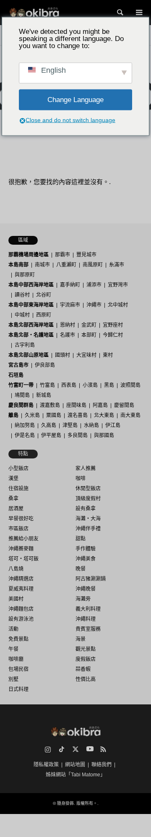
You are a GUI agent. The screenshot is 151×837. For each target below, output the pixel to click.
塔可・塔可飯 (23, 559)
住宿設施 (18, 488)
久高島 (48, 425)
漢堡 (13, 478)
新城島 (43, 395)
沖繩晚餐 (86, 589)
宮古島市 (18, 365)
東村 (108, 355)
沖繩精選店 (21, 579)
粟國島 (53, 415)
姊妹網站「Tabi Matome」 (75, 775)
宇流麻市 (70, 305)
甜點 (81, 539)
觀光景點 (86, 649)
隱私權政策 (46, 765)
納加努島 (25, 425)
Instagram (48, 749)
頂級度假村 (88, 499)
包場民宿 (18, 669)
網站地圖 (75, 765)
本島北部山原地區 (28, 355)
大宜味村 (86, 355)
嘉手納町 (70, 285)
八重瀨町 (66, 265)
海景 (81, 639)
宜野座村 (113, 325)
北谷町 (43, 295)
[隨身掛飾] (34, 12)
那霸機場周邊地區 (28, 255)
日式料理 (18, 689)
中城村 (22, 315)
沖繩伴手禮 (88, 529)
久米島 (32, 415)
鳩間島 (22, 395)
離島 (13, 415)
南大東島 (130, 415)
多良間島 (78, 435)
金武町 (88, 325)
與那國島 (104, 435)
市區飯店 (18, 529)
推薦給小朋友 (23, 539)
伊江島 (112, 425)
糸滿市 (116, 265)
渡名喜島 (78, 415)
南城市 (42, 265)
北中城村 (118, 305)
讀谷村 (22, 295)
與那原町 (25, 275)
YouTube (89, 749)
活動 (13, 629)
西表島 (68, 385)
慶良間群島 (21, 405)
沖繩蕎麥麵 (21, 549)
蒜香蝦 (83, 669)
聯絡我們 (101, 765)
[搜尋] (119, 12)
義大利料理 (88, 609)
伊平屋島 (51, 435)
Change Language (75, 100)
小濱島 (90, 385)
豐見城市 (86, 255)
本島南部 (18, 265)
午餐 (13, 649)
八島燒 (15, 569)
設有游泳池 (21, 619)
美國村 (15, 599)
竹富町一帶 (21, 385)
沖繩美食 (86, 559)
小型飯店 (18, 468)
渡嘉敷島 (50, 405)
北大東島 (104, 415)
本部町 (88, 335)
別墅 (13, 679)
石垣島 (15, 375)
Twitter (75, 749)
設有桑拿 (86, 509)
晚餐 (81, 569)
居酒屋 (15, 509)
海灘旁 (83, 599)
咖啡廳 (15, 659)
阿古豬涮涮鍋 (91, 579)
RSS (103, 749)
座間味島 (76, 405)
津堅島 (70, 425)
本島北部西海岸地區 (31, 325)
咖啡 (81, 478)
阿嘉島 (100, 405)
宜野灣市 (118, 285)
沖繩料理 (86, 619)
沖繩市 (94, 305)
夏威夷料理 (21, 589)
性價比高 (86, 679)
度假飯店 (86, 659)
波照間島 (130, 385)
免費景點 (18, 639)
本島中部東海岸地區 (31, 305)
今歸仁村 (113, 335)
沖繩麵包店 (21, 609)
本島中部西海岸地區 (31, 285)
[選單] (138, 12)
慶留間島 (124, 405)
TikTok (62, 749)
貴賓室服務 (88, 629)
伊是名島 (25, 435)
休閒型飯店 (88, 488)
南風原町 (93, 265)
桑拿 (13, 499)
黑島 (109, 385)
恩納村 (67, 325)
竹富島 (47, 385)
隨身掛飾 (65, 803)
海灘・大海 (88, 519)
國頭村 (62, 355)
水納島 (91, 425)
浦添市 (94, 285)
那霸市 (62, 255)
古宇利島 (25, 345)
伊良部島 (45, 365)
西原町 (43, 315)
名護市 (67, 335)
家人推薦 (86, 468)
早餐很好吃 (21, 519)
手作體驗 (86, 549)
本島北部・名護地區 (31, 335)
